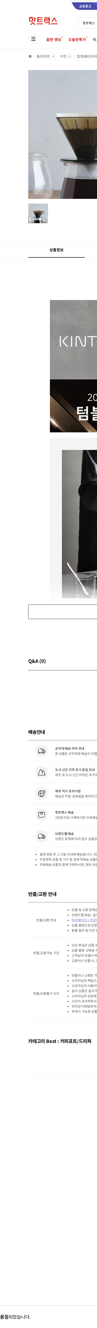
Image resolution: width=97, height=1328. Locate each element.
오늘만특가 (77, 39)
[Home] (30, 56)
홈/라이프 (43, 56)
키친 (63, 56)
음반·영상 (53, 39)
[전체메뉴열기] (33, 39)
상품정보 (56, 249)
